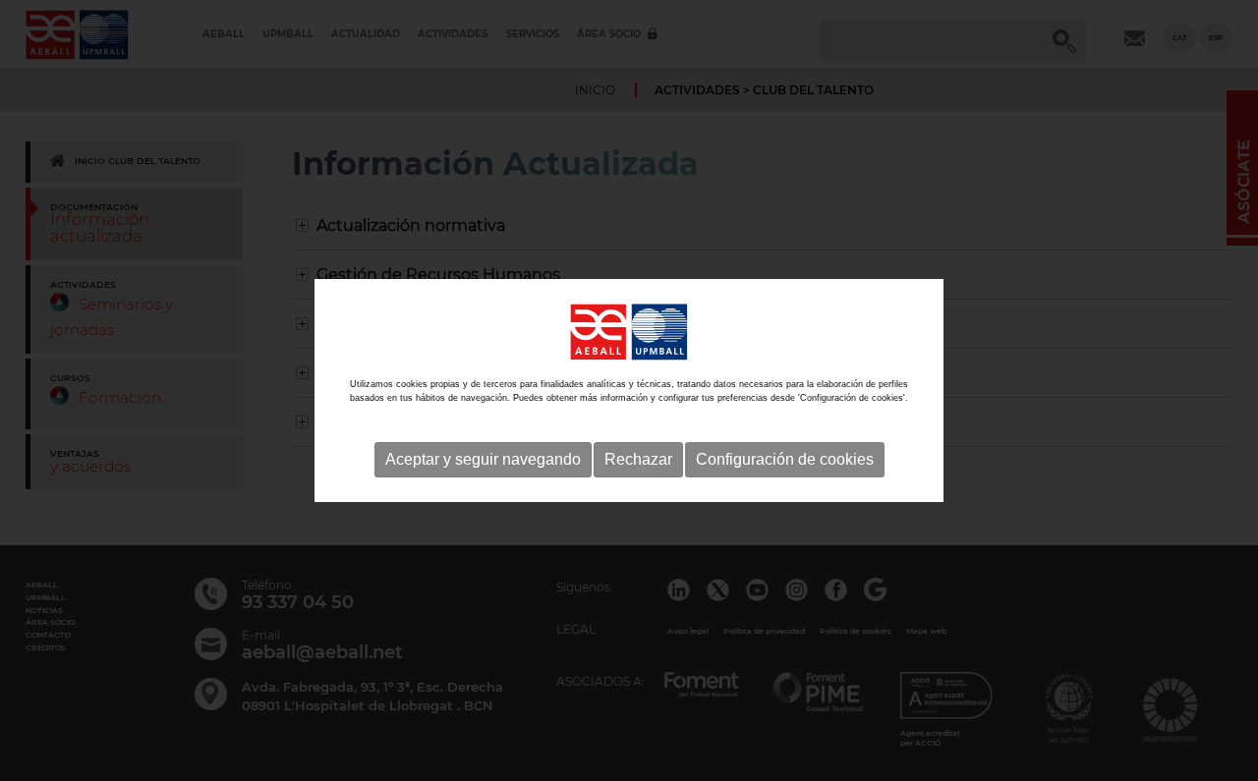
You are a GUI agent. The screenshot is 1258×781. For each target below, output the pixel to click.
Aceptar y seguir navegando (483, 459)
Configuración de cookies (785, 459)
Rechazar (638, 459)
